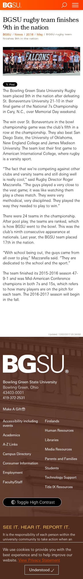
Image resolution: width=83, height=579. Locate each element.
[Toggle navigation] (75, 5)
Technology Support (60, 477)
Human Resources (59, 430)
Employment (13, 472)
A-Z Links (10, 444)
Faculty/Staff (12, 482)
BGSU (7, 34)
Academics (11, 435)
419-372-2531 (14, 398)
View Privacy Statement (39, 560)
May (40, 34)
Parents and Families (61, 459)
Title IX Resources (59, 487)
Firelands (52, 421)
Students (52, 468)
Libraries (52, 440)
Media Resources (58, 449)
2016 (29, 34)
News (19, 34)
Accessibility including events (20, 423)
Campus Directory (17, 454)
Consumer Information (20, 463)
